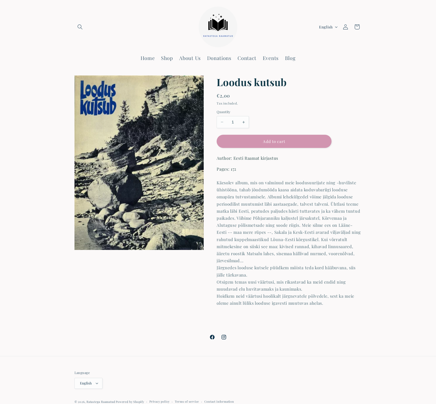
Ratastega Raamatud (101, 402)
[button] (80, 27)
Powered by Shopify (130, 402)
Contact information (219, 401)
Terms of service (187, 401)
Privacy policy (159, 401)
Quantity (224, 112)
